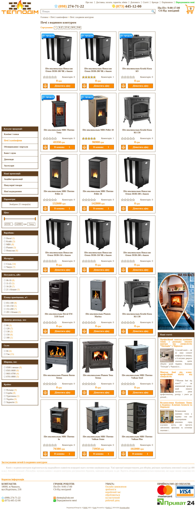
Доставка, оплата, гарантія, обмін (111, 2)
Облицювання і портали (16, 147)
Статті (146, 2)
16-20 (8, 286)
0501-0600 (11, 370)
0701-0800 (11, 377)
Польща (9, 390)
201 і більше (12, 312)
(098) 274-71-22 (12, 497)
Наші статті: (166, 334)
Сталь (8, 264)
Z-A (67, 27)
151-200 (9, 309)
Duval (8, 238)
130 (7, 331)
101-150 (9, 306)
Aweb (94, 507)
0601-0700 (11, 373)
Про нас (89, 2)
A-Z (60, 27)
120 (7, 328)
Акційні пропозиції (13, 179)
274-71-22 (71, 6)
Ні (7, 351)
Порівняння (167, 2)
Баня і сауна (10, 153)
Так (8, 354)
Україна (9, 399)
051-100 (9, 303)
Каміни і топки (11, 134)
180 (7, 338)
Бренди (155, 2)
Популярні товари (13, 185)
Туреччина (11, 396)
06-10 (8, 280)
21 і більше (11, 289)
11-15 (8, 283)
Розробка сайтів (124, 507)
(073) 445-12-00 (12, 500)
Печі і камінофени (13, 140)
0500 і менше (12, 367)
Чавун (9, 267)
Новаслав (10, 250)
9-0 (78, 27)
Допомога (135, 2)
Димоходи (9, 159)
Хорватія (10, 402)
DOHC (85, 507)
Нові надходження (13, 191)
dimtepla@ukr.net (65, 497)
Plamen (9, 247)
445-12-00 (128, 6)
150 (7, 335)
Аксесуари (9, 166)
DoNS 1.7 (109, 507)
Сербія (9, 393)
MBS (8, 244)
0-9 (73, 27)
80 (7, 325)
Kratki (9, 241)
